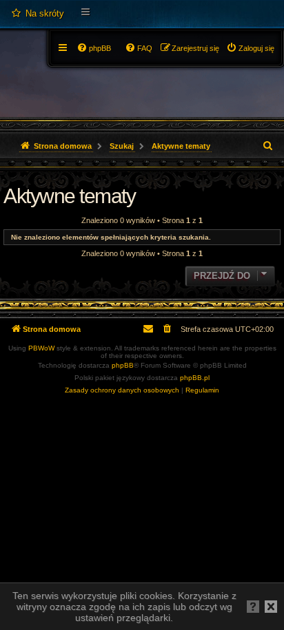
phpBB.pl (195, 377)
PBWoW (41, 348)
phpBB (123, 365)
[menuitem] (37, 14)
